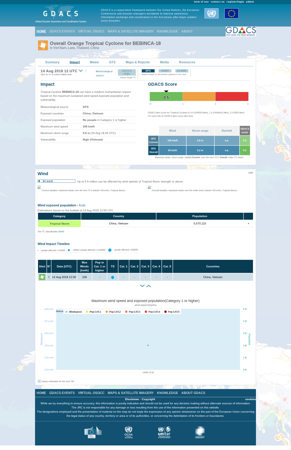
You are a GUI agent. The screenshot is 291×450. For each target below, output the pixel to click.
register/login (235, 1)
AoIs (82, 205)
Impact (75, 62)
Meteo (94, 62)
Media (164, 62)
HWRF (165, 70)
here (190, 116)
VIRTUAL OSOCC (91, 31)
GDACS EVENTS (62, 31)
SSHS (61, 231)
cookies (250, 399)
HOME (41, 31)
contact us (218, 1)
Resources (187, 62)
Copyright (148, 399)
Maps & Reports (138, 62)
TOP (250, 173)
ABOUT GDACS (193, 393)
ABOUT (187, 31)
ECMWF (182, 70)
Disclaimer (132, 399)
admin (250, 1)
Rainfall (227, 130)
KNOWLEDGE (167, 31)
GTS (112, 62)
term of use (201, 1)
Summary (52, 62)
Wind (172, 130)
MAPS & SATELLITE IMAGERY (131, 31)
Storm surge (200, 130)
